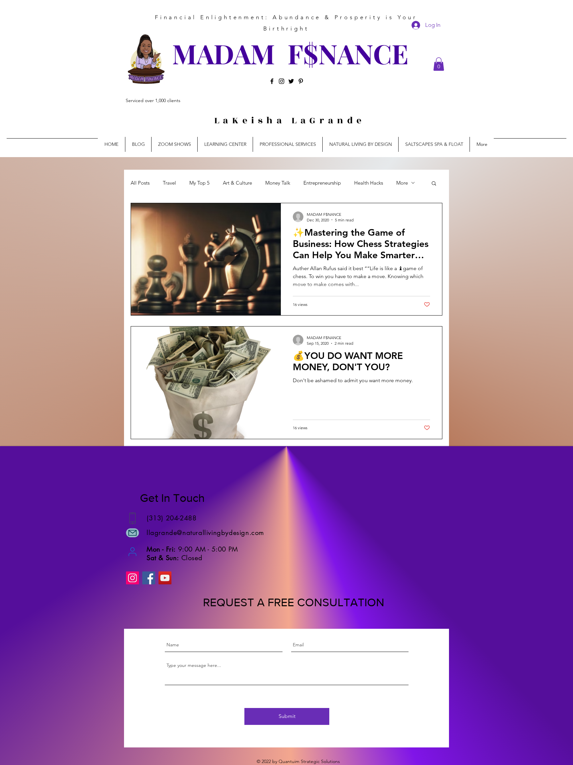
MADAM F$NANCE (290, 53)
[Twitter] (291, 81)
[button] (438, 64)
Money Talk (277, 183)
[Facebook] (272, 81)
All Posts (140, 183)
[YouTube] (165, 577)
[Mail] (132, 532)
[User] (132, 552)
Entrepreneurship (322, 183)
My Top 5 (199, 183)
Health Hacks (368, 183)
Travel (169, 183)
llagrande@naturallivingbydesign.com (205, 532)
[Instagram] (281, 81)
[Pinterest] (300, 81)
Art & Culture (237, 183)
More (402, 183)
